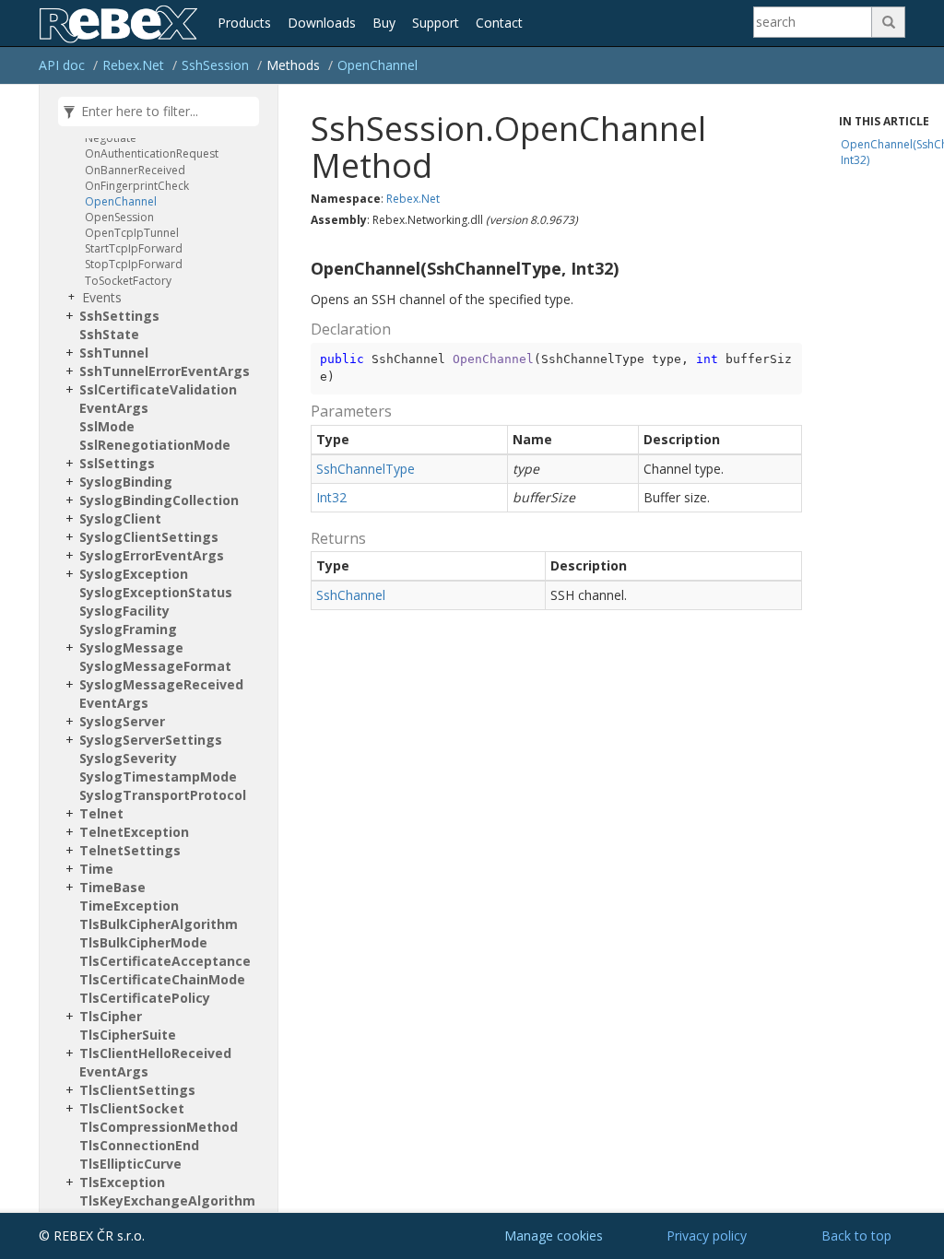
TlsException (122, 1182)
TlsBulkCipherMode (143, 942)
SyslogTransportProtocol (162, 795)
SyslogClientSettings (148, 537)
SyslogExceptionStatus (155, 592)
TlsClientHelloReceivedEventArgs (155, 1062)
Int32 (331, 497)
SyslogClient (120, 518)
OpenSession (119, 217)
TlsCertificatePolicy (144, 997)
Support (435, 22)
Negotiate (110, 138)
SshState (109, 334)
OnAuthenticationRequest (151, 153)
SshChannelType (365, 468)
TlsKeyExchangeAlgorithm (167, 1200)
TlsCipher (110, 1016)
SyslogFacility (124, 610)
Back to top (856, 1235)
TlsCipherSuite (127, 1034)
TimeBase (112, 887)
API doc (62, 65)
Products (244, 22)
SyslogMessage (131, 647)
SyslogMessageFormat (155, 666)
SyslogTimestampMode (158, 776)
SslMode (107, 426)
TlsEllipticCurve (130, 1163)
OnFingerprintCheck (137, 186)
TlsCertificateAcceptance (165, 961)
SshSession (215, 65)
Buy (383, 22)
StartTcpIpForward (134, 248)
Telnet (101, 813)
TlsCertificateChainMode (162, 979)
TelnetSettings (130, 850)
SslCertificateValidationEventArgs (158, 399)
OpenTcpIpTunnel (132, 233)
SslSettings (117, 463)
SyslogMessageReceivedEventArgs (161, 694)
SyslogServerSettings (150, 739)
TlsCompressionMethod (158, 1126)
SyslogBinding (125, 481)
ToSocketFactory (128, 280)
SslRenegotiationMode (154, 444)
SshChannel (350, 595)
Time (96, 868)
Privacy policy (707, 1235)
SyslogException (133, 573)
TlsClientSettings (137, 1090)
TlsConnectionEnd (139, 1145)
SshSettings (119, 315)
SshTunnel (113, 352)
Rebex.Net (133, 65)
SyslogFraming (128, 629)
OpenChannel (377, 65)
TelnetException (134, 832)
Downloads (322, 22)
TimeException (129, 905)
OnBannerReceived (135, 170)
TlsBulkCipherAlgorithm (158, 924)
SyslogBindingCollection (159, 500)
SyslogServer (122, 721)
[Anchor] (303, 269)
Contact (499, 22)
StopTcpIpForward (134, 264)
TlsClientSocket (131, 1108)
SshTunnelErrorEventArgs (164, 371)
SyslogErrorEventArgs (151, 555)
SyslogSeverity (128, 758)
